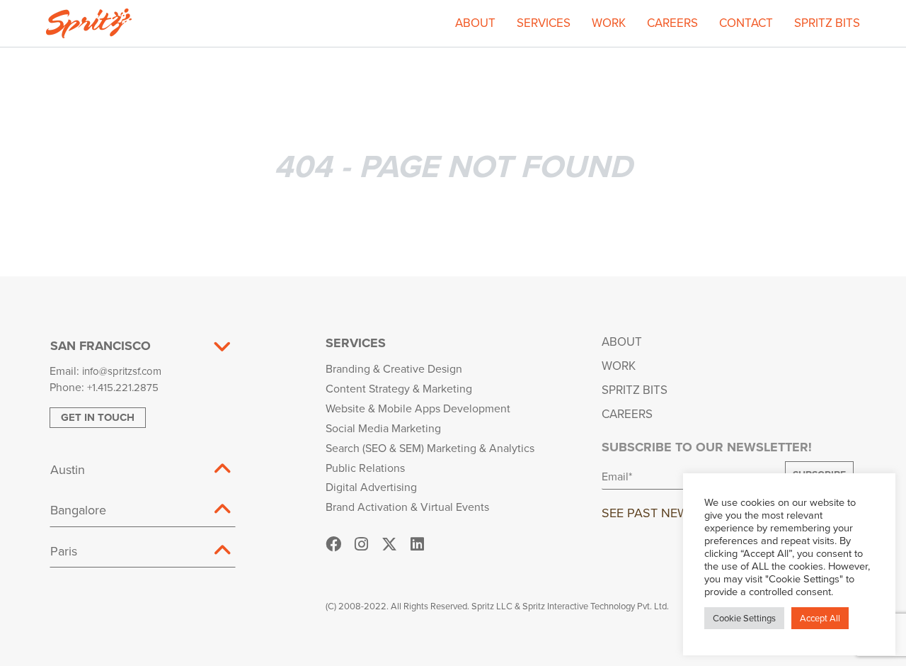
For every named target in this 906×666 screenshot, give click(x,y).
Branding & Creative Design (394, 368)
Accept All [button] (820, 617)
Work (609, 22)
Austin (67, 469)
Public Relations (365, 467)
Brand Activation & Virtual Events (407, 506)
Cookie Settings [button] (744, 617)
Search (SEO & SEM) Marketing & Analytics (430, 448)
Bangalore (78, 510)
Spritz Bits (827, 22)
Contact (746, 22)
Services (543, 22)
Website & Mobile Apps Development (418, 408)
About (475, 22)
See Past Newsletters (674, 512)
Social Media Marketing (383, 428)
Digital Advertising (371, 487)
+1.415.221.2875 (123, 387)
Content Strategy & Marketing (399, 388)
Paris (63, 551)
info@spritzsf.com (121, 370)
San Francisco (100, 346)
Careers (672, 22)
